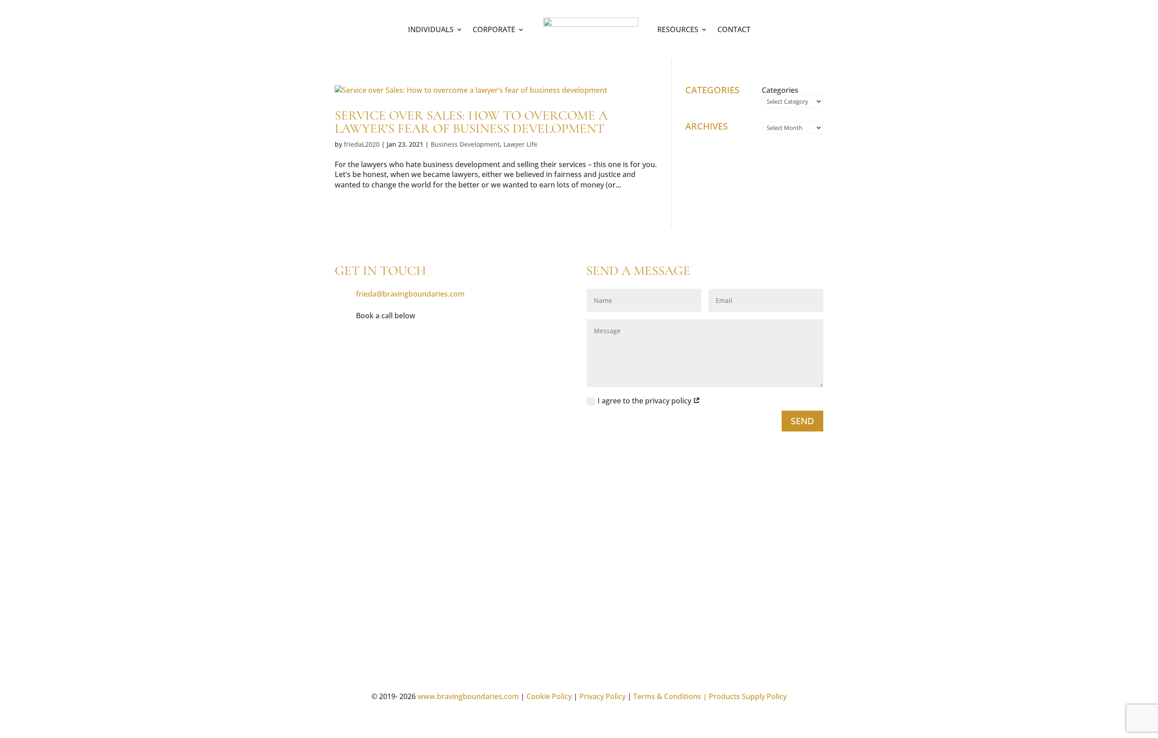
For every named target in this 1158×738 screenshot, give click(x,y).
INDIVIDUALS (431, 29)
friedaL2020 (362, 144)
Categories (780, 90)
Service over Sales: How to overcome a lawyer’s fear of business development (471, 121)
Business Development (465, 144)
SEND (802, 421)
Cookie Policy (549, 696)
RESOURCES (677, 29)
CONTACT (733, 29)
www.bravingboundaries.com (468, 696)
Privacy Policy (602, 696)
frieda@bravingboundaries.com (410, 294)
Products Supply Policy (748, 696)
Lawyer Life (520, 144)
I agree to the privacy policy (645, 401)
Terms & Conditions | (670, 696)
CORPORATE (494, 29)
